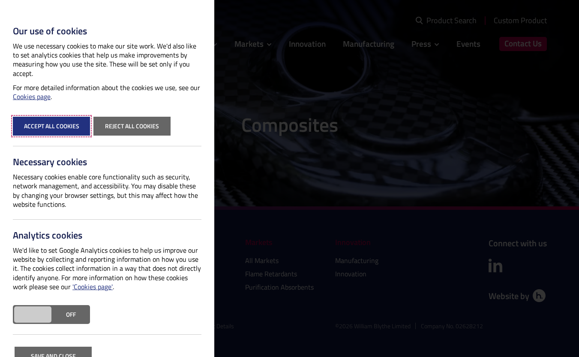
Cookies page (32, 96)
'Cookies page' (92, 286)
